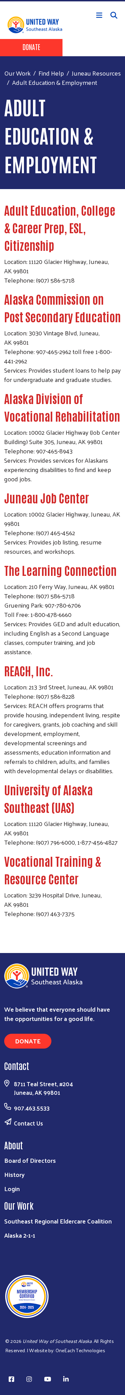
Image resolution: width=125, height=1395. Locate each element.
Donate (31, 46)
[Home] (62, 0)
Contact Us (28, 1123)
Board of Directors (30, 1160)
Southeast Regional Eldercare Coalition (58, 1221)
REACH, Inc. (28, 670)
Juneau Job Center (46, 497)
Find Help (51, 73)
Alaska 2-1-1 (19, 1235)
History (14, 1174)
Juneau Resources (96, 73)
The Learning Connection (60, 570)
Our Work (17, 73)
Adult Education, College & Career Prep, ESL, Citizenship (59, 227)
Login (12, 1188)
